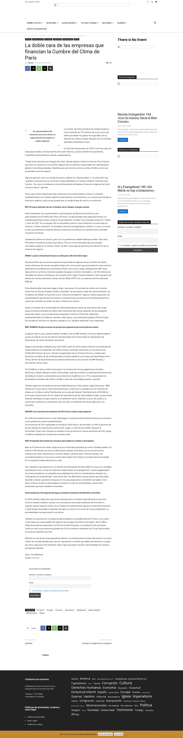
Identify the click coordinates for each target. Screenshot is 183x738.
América (85, 678)
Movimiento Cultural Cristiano (134, 701)
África (75, 714)
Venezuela (149, 710)
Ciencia (96, 683)
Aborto (74, 678)
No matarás (113, 705)
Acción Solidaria (68, 23)
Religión (75, 710)
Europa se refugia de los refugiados (97, 643)
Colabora (121, 23)
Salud (84, 710)
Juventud (100, 701)
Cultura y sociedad (89, 23)
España (102, 692)
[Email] (44, 68)
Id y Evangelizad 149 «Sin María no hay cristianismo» (136, 188)
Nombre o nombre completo (40, 575)
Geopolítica (146, 692)
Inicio (27, 36)
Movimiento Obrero (78, 706)
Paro (136, 705)
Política (76, 39)
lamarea (35, 558)
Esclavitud (135, 687)
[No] (180, 734)
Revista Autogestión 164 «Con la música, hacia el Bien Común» (137, 118)
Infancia (74, 701)
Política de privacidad (36, 717)
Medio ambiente (94, 610)
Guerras (76, 696)
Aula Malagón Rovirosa (105, 679)
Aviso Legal (32, 720)
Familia (136, 692)
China (90, 684)
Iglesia (126, 696)
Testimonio (124, 709)
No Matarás (51, 23)
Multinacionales (67, 39)
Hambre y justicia (34, 23)
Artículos (34, 36)
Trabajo (139, 710)
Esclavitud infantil (83, 692)
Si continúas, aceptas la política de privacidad (50, 591)
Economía (59, 610)
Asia (93, 679)
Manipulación (81, 610)
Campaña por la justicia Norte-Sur (131, 679)
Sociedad (93, 710)
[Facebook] (148, 1)
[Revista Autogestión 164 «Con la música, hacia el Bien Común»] (138, 97)
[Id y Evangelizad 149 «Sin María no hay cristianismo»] (138, 169)
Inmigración (87, 700)
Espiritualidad (113, 692)
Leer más (123, 140)
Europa (125, 692)
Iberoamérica (114, 697)
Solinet (30, 63)
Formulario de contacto (34, 696)
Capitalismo (78, 683)
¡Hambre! (28, 643)
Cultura (125, 683)
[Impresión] (50, 68)
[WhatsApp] (38, 68)
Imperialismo (57, 39)
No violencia (126, 705)
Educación (122, 688)
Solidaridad (108, 710)
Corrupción (48, 39)
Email (31, 583)
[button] (155, 23)
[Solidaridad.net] (91, 12)
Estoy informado (105, 734)
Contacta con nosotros (37, 29)
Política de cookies (35, 724)
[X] (152, 1)
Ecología (50, 610)
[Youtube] (156, 1)
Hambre (89, 696)
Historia (101, 696)
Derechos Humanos (86, 687)
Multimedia (107, 23)
